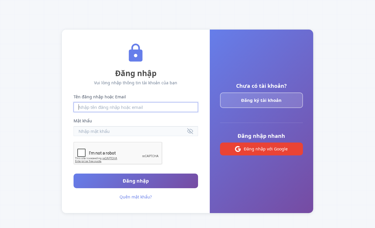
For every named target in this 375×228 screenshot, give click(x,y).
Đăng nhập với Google (266, 149)
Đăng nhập (136, 181)
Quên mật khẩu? (136, 197)
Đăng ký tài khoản (261, 100)
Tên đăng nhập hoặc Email (100, 97)
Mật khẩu (83, 121)
